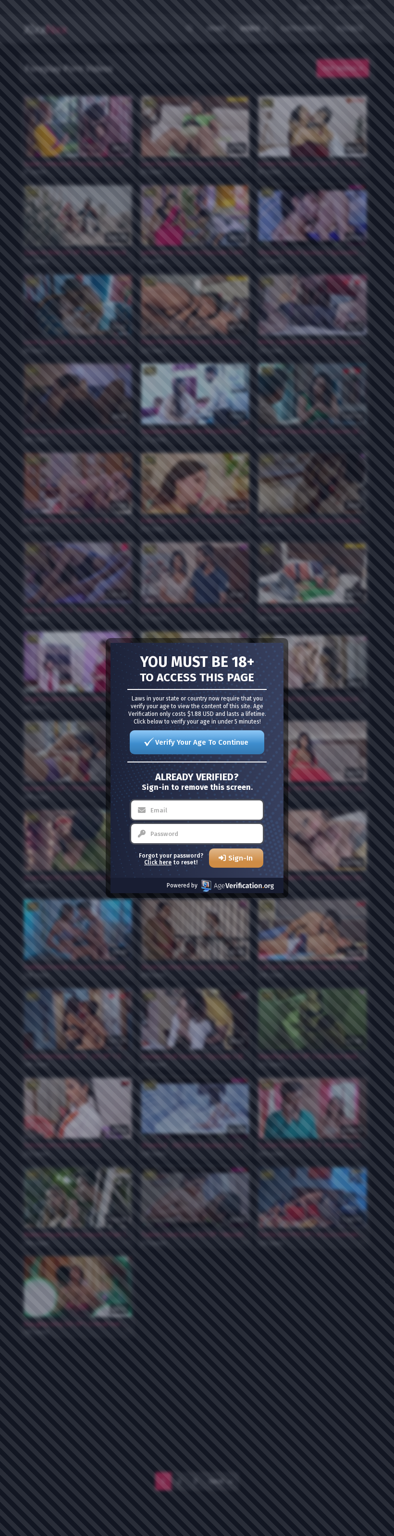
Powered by (182, 885)
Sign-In (240, 858)
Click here (158, 862)
